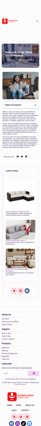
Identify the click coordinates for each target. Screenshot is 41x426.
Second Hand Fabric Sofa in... (16, 240)
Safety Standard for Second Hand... (18, 211)
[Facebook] (27, 291)
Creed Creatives (20, 384)
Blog (14, 410)
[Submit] (33, 373)
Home (9, 405)
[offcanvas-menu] (37, 21)
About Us (29, 405)
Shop (18, 405)
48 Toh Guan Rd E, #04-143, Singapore (20, 379)
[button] (35, 105)
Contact (25, 410)
